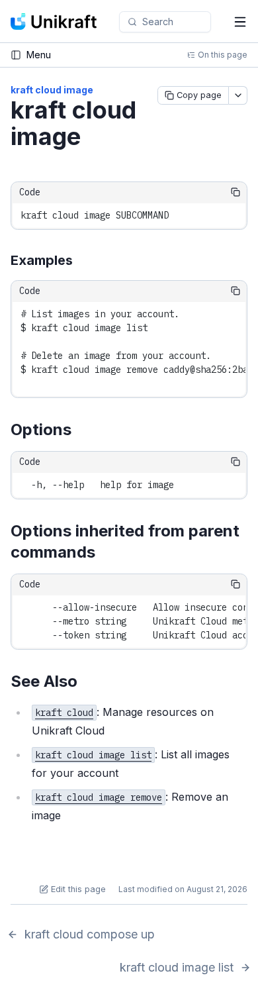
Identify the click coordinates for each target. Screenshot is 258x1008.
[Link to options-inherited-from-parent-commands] (105, 553)
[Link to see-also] (88, 682)
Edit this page (78, 889)
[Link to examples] (82, 261)
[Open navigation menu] (240, 22)
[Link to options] (82, 430)
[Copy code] (235, 192)
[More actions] (238, 95)
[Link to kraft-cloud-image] (96, 138)
